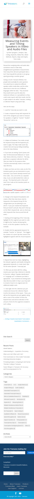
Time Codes (17, 59)
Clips (25, 52)
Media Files (20, 55)
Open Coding (19, 411)
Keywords (14, 55)
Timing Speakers (22, 420)
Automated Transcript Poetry (12, 393)
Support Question (9, 420)
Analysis (21, 52)
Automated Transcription (11, 390)
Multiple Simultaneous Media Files (13, 405)
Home (6, 484)
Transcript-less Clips (10, 422)
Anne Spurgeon (12, 52)
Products (25, 484)
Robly (11, 456)
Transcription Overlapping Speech (13, 425)
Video (27, 425)
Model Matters (7, 348)
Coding (8, 55)
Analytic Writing (9, 387)
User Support (12, 488)
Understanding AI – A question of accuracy (15, 351)
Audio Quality (19, 387)
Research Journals (23, 414)
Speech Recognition (10, 417)
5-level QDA (8, 384)
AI (15, 384)
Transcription (22, 422)
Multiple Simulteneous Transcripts (13, 408)
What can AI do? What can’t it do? (13, 354)
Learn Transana (22, 486)
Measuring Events (18, 402)
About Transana (15, 484)
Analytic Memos (23, 384)
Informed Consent (9, 399)
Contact (21, 488)
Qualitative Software (10, 414)
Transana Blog (10, 486)
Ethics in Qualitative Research (12, 396)
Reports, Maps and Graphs (20, 57)
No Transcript (8, 411)
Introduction (21, 399)
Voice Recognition (9, 428)
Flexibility (25, 396)
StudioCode (21, 417)
